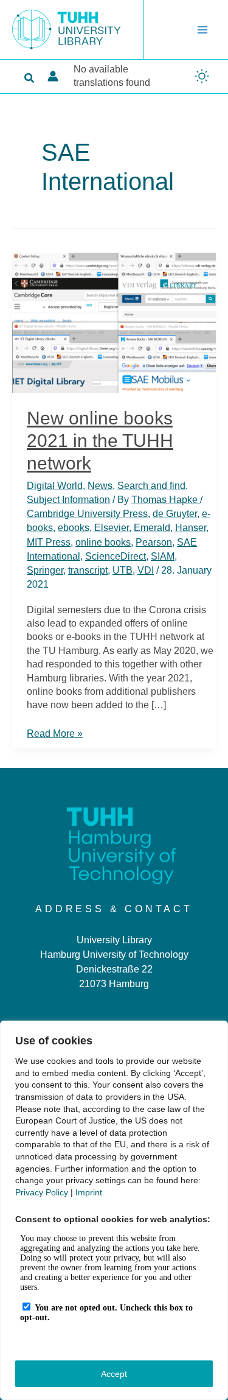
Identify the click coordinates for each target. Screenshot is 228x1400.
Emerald (152, 527)
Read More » (55, 734)
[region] (114, 1210)
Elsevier (111, 527)
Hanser (190, 527)
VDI (145, 570)
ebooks (73, 527)
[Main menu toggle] (202, 29)
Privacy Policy (41, 1192)
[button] (29, 78)
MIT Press (49, 542)
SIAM (162, 556)
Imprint (88, 1192)
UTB (122, 570)
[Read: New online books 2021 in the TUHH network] (114, 322)
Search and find (151, 485)
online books (103, 542)
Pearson (154, 542)
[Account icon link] (52, 76)
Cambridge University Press (87, 513)
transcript (88, 570)
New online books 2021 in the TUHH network (100, 440)
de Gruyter (175, 513)
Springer (45, 570)
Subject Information (68, 499)
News (100, 485)
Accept (114, 1374)
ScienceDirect (115, 556)
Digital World (55, 485)
